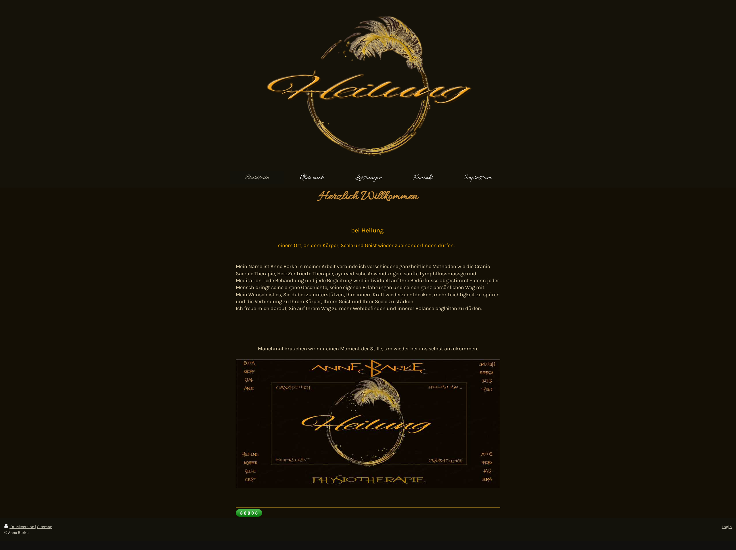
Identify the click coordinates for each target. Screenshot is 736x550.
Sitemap (44, 526)
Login (727, 526)
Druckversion (22, 526)
